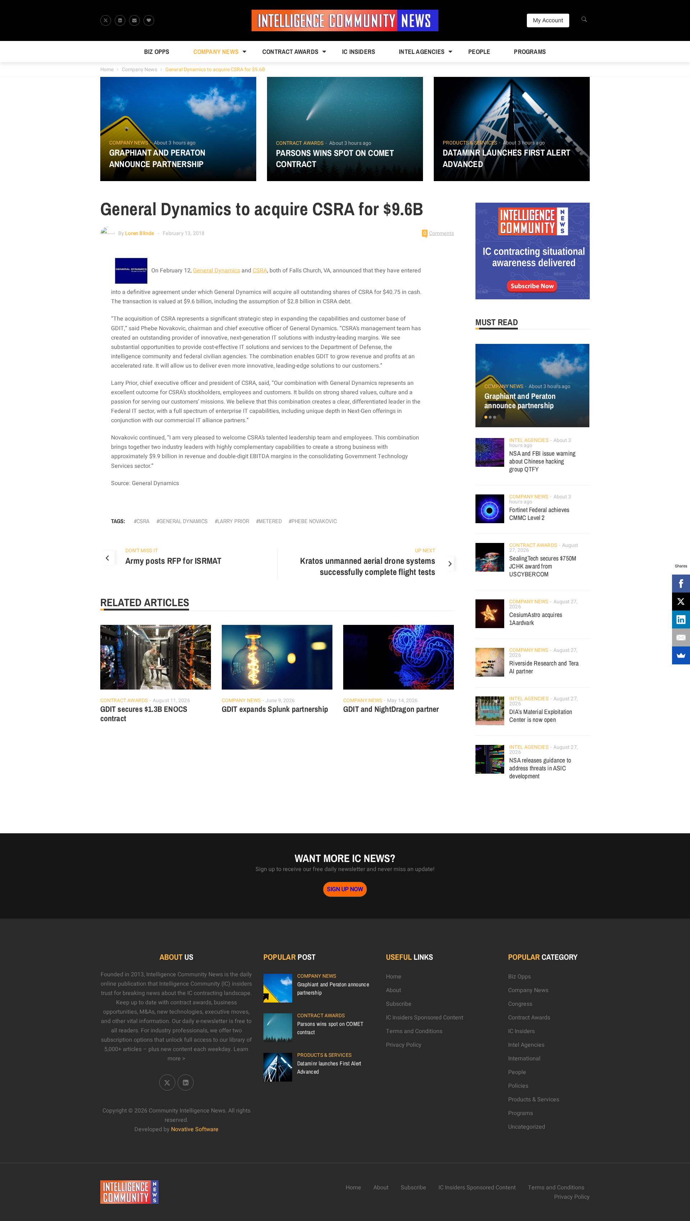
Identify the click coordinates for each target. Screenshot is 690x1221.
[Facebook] (681, 584)
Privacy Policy (404, 1045)
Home (107, 69)
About (393, 990)
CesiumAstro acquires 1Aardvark (535, 618)
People (479, 51)
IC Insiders (358, 51)
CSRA (260, 270)
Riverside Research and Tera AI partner (544, 667)
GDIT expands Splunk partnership (275, 709)
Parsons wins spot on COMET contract (335, 158)
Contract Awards (290, 51)
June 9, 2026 (280, 700)
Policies (518, 1086)
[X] (681, 601)
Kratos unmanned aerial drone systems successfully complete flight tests (367, 566)
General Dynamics (216, 270)
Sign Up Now (345, 889)
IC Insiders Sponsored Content (424, 1017)
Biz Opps (157, 51)
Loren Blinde (139, 233)
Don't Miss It (141, 550)
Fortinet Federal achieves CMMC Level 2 (539, 513)
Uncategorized (526, 1127)
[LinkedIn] (681, 619)
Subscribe (398, 1004)
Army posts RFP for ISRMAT (173, 560)
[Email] (681, 637)
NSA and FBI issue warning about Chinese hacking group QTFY (542, 461)
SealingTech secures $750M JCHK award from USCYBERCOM (542, 566)
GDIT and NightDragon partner (391, 709)
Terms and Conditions (414, 1031)
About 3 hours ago (175, 143)
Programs (530, 51)
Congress (520, 1004)
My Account (548, 20)
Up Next (425, 550)
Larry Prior (233, 521)
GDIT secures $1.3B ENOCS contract (144, 714)
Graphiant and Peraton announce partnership (157, 158)
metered (270, 521)
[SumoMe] (681, 655)
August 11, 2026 (171, 700)
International (524, 1058)
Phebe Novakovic (314, 521)
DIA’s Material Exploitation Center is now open (540, 715)
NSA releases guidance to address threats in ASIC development (540, 768)
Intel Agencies (422, 51)
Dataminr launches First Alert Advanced (507, 158)
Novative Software (194, 1129)
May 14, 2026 (402, 700)
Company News (216, 51)
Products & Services (470, 143)
